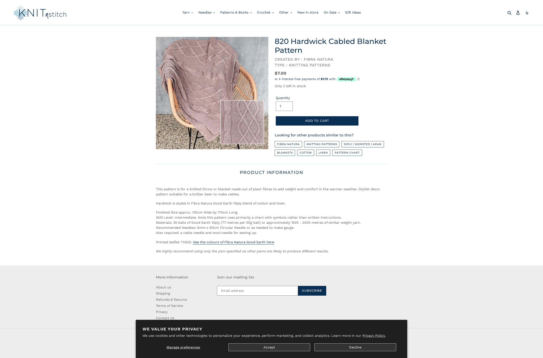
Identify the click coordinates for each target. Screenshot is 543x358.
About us (163, 287)
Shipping (163, 293)
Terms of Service (169, 306)
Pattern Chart (347, 152)
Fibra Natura (288, 144)
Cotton (305, 152)
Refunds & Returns (171, 300)
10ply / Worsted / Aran (363, 144)
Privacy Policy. (374, 336)
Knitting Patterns (321, 144)
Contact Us (165, 318)
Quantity (283, 98)
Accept (269, 347)
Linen (323, 152)
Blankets (285, 152)
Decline (355, 347)
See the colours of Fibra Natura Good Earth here (233, 242)
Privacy (162, 312)
